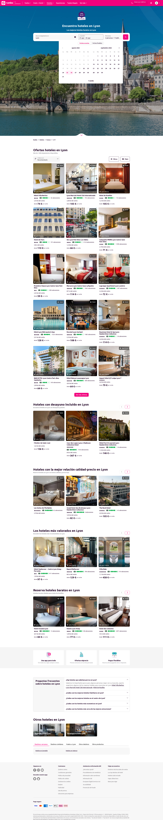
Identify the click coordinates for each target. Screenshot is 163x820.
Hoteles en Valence (71, 750)
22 (84, 68)
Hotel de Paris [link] (39, 240)
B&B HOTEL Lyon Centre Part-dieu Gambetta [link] (46, 379)
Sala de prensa (62, 790)
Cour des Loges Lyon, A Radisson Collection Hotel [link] (79, 444)
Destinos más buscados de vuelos (118, 769)
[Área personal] (158, 3)
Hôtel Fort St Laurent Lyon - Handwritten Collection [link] (109, 444)
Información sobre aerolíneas (91, 775)
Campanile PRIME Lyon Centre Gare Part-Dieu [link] (112, 240)
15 (84, 64)
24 (63, 72)
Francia (48, 139)
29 (84, 72)
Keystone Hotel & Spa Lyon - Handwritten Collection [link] (109, 333)
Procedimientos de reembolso (92, 772)
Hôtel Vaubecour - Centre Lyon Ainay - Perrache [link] (48, 570)
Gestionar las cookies (64, 781)
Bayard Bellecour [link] (73, 569)
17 (63, 68)
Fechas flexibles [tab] (97, 43)
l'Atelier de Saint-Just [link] (42, 443)
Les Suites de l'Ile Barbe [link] (43, 508)
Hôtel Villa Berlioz (118, 685)
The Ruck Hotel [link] (104, 508)
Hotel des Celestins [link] (106, 629)
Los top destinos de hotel (115, 772)
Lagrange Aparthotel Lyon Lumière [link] (112, 286)
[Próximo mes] (119, 48)
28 (79, 72)
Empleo (60, 784)
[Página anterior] (121, 406)
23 (88, 68)
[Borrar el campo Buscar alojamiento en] (75, 37)
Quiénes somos (62, 769)
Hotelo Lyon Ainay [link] (73, 629)
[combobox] (56, 37)
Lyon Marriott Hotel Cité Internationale (79, 687)
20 (75, 68)
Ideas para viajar (112, 781)
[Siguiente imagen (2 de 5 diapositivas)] (62, 178)
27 (75, 72)
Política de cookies (63, 778)
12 (71, 64)
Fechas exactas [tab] (84, 43)
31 (63, 76)
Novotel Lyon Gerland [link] (75, 332)
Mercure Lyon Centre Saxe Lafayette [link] (80, 286)
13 (75, 64)
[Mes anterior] (62, 48)
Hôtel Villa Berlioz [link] (40, 195)
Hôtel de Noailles (99, 687)
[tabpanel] (81, 751)
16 (88, 64)
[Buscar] (125, 37)
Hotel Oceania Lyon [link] (41, 629)
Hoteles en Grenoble (41, 750)
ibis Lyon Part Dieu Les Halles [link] (77, 240)
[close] (35, 150)
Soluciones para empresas (65, 793)
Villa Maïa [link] (102, 569)
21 (79, 68)
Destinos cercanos (41, 744)
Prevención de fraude (89, 787)
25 (67, 72)
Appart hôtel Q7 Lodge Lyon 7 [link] (110, 378)
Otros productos (98, 744)
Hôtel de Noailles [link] (105, 195)
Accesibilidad (87, 784)
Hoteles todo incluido (114, 775)
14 (79, 64)
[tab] (41, 744)
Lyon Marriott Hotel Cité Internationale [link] (81, 195)
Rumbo (35, 139)
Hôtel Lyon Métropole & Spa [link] (44, 332)
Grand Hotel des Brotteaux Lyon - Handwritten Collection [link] (79, 509)
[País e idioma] (151, 3)
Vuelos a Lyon (71, 744)
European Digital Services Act (91, 781)
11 (67, 64)
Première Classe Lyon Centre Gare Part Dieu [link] (48, 287)
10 (63, 64)
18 (67, 68)
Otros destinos (84, 744)
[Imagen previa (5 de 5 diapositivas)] (35, 178)
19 (71, 68)
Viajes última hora (113, 778)
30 (88, 72)
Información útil (87, 778)
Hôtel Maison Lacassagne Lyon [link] (78, 378)
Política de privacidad (64, 775)
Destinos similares (57, 744)
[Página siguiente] (127, 406)
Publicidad (61, 787)
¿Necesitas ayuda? (88, 769)
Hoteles (42, 139)
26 (71, 72)
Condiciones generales (65, 772)
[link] (48, 730)
